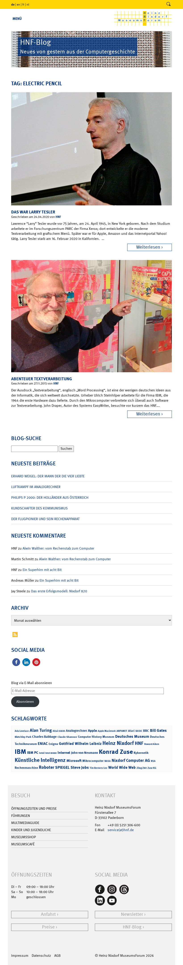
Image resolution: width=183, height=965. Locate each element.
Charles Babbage (44, 736)
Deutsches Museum (132, 736)
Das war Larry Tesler (33, 212)
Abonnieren (25, 701)
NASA (107, 761)
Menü (17, 18)
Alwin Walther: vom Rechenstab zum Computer (58, 548)
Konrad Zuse (116, 752)
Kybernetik (141, 752)
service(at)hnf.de (121, 830)
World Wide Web (122, 767)
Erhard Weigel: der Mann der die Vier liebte (48, 476)
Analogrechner (76, 730)
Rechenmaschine (26, 767)
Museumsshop (23, 837)
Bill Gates (158, 730)
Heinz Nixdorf (118, 743)
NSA (153, 761)
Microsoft (74, 760)
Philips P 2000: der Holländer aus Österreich (49, 497)
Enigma (53, 744)
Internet (64, 752)
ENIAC (43, 743)
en (18, 4)
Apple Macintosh (107, 731)
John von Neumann (84, 752)
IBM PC (32, 752)
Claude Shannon (67, 737)
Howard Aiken (151, 744)
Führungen (20, 815)
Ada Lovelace (22, 731)
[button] (16, 662)
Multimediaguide (25, 822)
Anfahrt (48, 914)
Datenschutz (41, 955)
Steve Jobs (80, 767)
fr (23, 4)
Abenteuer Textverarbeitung (41, 379)
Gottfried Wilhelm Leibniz (80, 743)
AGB (57, 955)
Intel (41, 753)
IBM (20, 751)
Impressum (19, 955)
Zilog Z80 (142, 768)
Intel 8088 (51, 753)
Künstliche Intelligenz (40, 760)
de (13, 4)
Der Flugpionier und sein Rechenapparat (45, 519)
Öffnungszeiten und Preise (34, 808)
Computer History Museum (96, 736)
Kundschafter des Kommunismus (39, 508)
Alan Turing (41, 730)
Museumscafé (23, 844)
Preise (48, 927)
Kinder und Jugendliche (31, 830)
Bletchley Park (23, 737)
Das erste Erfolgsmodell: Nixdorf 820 (59, 591)
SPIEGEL (62, 767)
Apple (92, 730)
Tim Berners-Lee (98, 768)
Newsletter (132, 914)
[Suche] (168, 4)
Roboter (46, 767)
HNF (58, 217)
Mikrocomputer (93, 761)
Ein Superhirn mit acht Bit (42, 569)
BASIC (138, 731)
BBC (146, 730)
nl (28, 4)
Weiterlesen (148, 247)
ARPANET (121, 731)
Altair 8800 (59, 731)
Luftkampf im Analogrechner (35, 487)
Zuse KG (152, 768)
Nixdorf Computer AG (131, 760)
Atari (131, 731)
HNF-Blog (132, 927)
